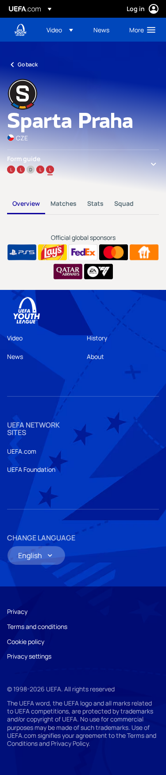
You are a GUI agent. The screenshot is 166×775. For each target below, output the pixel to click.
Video (15, 338)
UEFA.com (21, 451)
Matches (63, 203)
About (95, 356)
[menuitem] (62, 29)
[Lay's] (52, 252)
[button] (60, 29)
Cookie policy (25, 641)
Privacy (17, 611)
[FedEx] (83, 252)
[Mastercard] (113, 252)
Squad (124, 203)
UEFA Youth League (20, 30)
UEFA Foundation (31, 469)
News (15, 356)
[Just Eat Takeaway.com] (144, 252)
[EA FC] (98, 272)
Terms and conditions (37, 626)
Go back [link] (28, 64)
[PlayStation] (22, 252)
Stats (95, 203)
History (97, 338)
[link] (101, 29)
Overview (26, 203)
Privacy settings (29, 656)
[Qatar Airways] (68, 272)
